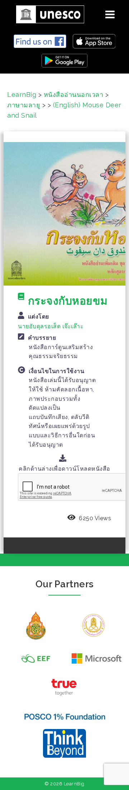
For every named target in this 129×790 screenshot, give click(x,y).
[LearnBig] (47, 13)
